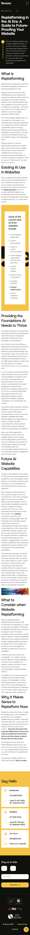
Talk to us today (20, 760)
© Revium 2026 (8, 924)
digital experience (10, 190)
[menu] (27, 3)
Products (15, 929)
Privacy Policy (22, 924)
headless (18, 514)
